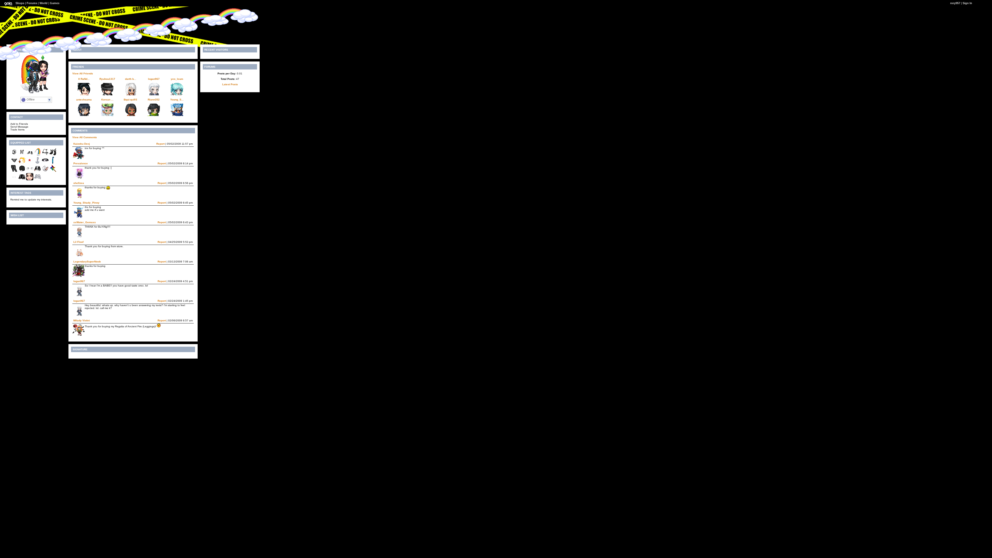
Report (160, 143)
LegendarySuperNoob (87, 261)
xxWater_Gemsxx (84, 222)
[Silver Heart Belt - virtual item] (45, 163)
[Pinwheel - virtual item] (53, 171)
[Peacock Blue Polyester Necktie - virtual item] (53, 163)
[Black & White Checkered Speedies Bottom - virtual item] (14, 163)
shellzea (78, 183)
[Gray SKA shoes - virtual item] (30, 154)
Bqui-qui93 (130, 99)
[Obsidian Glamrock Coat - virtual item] (22, 179)
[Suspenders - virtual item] (22, 154)
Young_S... (177, 99)
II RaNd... (84, 79)
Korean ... (107, 99)
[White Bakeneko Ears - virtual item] (45, 171)
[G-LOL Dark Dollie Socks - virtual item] (53, 154)
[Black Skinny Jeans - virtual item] (14, 171)
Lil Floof (78, 242)
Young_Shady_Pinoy (86, 202)
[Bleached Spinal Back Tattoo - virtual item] (37, 163)
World (44, 3)
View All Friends (82, 73)
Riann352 (154, 99)
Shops (20, 3)
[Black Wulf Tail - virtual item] (14, 154)
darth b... (130, 79)
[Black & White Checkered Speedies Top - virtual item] (45, 154)
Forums (32, 3)
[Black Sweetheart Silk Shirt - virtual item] (37, 179)
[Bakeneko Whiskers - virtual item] (30, 171)
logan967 (154, 79)
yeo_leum (177, 79)
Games (54, 3)
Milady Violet (81, 320)
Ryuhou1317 (107, 79)
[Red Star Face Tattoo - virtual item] (30, 163)
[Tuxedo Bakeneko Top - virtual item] (37, 171)
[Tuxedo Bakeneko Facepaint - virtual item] (22, 171)
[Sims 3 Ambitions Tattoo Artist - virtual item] (30, 179)
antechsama (84, 99)
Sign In (967, 3)
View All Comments (84, 137)
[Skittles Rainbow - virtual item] (37, 154)
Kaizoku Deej (81, 143)
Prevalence (80, 163)
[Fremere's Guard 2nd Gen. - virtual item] (22, 163)
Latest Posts (230, 84)
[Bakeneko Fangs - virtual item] (14, 179)
